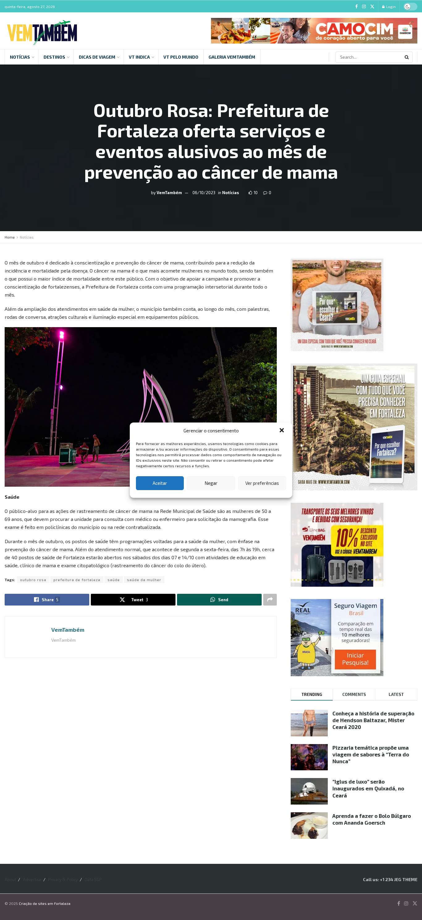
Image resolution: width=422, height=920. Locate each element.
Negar (211, 483)
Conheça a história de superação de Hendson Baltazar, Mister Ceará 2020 (373, 720)
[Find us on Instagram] (364, 6)
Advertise (32, 879)
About (10, 879)
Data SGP (93, 879)
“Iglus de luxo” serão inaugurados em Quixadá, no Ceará (368, 788)
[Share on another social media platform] (270, 600)
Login (390, 6)
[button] (282, 431)
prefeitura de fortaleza (76, 579)
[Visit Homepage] (42, 30)
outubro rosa (33, 579)
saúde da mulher (144, 579)
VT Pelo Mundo (180, 57)
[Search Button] (407, 57)
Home (10, 237)
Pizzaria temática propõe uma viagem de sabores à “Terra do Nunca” (370, 754)
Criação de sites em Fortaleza (44, 903)
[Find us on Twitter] (372, 6)
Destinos (54, 57)
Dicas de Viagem (97, 57)
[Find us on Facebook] (356, 6)
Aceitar (160, 483)
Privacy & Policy (63, 879)
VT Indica (139, 57)
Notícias (20, 57)
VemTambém (169, 192)
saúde (114, 579)
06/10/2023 (203, 192)
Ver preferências (262, 483)
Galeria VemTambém (232, 57)
